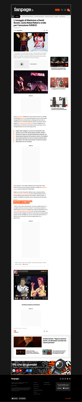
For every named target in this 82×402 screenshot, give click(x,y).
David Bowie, (20, 116)
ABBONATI (57, 9)
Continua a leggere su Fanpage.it (31, 304)
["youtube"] (20, 370)
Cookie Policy (36, 388)
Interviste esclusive (49, 16)
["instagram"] (17, 370)
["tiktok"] (13, 370)
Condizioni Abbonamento (38, 390)
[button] (47, 30)
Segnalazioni (35, 384)
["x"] (24, 370)
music (17, 16)
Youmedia (35, 382)
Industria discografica (39, 16)
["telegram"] (30, 370)
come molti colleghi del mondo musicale (23, 211)
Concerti (56, 16)
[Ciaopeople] (68, 398)
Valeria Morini (19, 30)
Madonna (22, 118)
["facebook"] (27, 370)
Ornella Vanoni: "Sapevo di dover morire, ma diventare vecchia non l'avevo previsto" (54, 340)
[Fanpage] (15, 379)
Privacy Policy (36, 386)
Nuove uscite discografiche (27, 16)
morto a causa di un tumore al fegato (22, 193)
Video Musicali (62, 16)
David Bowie (16, 328)
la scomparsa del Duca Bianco (25, 123)
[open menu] (12, 16)
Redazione (35, 392)
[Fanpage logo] (22, 10)
